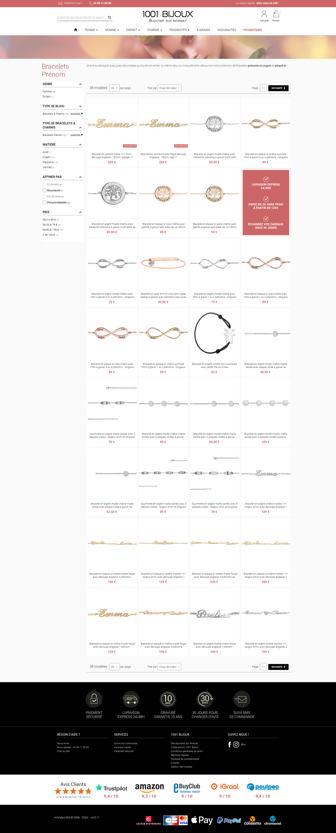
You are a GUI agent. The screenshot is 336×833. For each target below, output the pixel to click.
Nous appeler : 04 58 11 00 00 (73, 747)
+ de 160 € (51, 234)
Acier (47, 152)
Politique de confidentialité (185, 759)
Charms (153, 30)
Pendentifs (178, 30)
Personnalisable (58, 202)
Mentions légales (180, 755)
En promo (54, 184)
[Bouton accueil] (75, 30)
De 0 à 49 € (51, 219)
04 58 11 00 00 (102, 3)
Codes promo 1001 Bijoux (184, 747)
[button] (276, 16)
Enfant (132, 30)
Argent (49, 157)
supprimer (76, 113)
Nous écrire (63, 743)
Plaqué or (50, 162)
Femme (90, 30)
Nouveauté (54, 190)
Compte (264, 20)
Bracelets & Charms (56, 113)
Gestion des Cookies (181, 766)
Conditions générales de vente (186, 751)
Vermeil (48, 167)
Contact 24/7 (73, 3)
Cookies (175, 763)
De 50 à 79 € (51, 224)
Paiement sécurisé (123, 751)
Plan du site (63, 751)
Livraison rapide (122, 747)
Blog (243, 744)
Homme (111, 30)
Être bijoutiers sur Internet (184, 743)
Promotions (252, 30)
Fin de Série (55, 196)
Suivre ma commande (125, 743)
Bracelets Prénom (54, 135)
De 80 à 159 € (53, 229)
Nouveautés (227, 30)
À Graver (203, 30)
